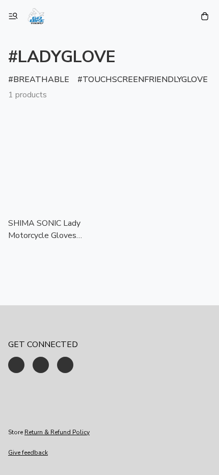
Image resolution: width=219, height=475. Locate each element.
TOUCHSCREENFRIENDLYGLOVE (145, 79)
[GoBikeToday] (36, 16)
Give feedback (28, 452)
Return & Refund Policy (57, 432)
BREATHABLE (41, 79)
